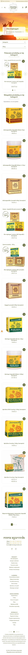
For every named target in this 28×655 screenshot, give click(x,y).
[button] (2, 7)
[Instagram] (15, 548)
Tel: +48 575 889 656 (15, 541)
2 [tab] (14, 90)
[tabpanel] (14, 74)
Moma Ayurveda (10, 31)
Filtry (4, 46)
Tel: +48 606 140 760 (15, 543)
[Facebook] (11, 548)
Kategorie (5, 42)
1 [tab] (12, 90)
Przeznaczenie (18, 31)
